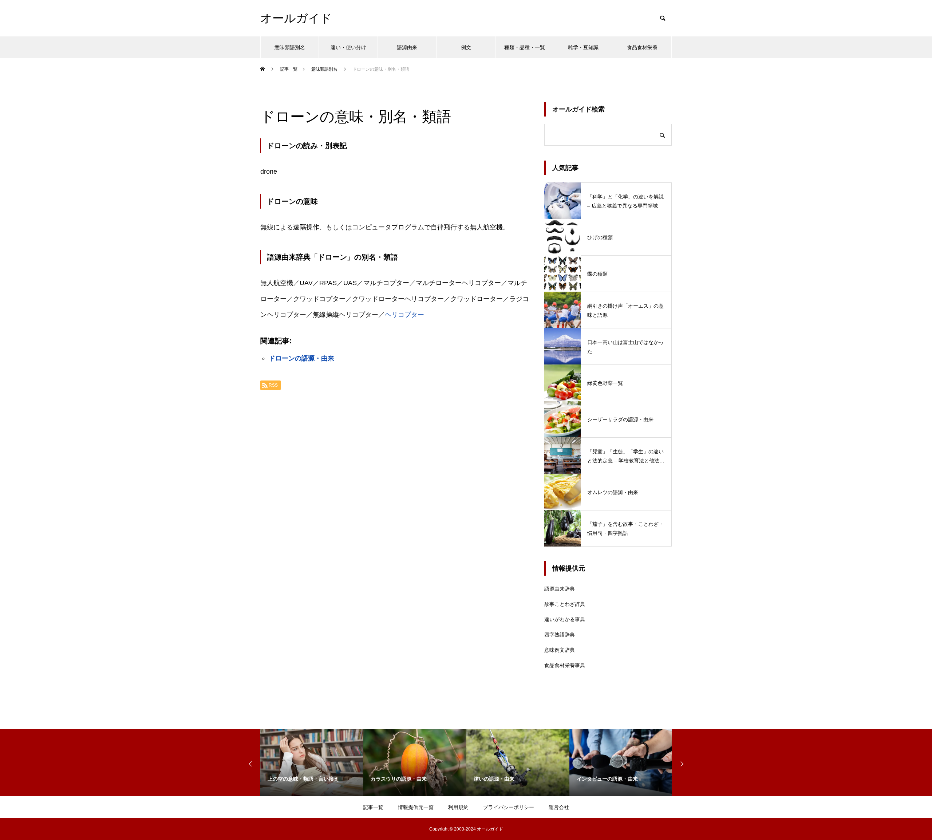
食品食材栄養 (642, 47)
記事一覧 (373, 807)
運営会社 (559, 807)
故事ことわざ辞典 (564, 604)
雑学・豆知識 (583, 47)
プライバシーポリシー (508, 807)
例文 (466, 47)
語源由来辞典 (559, 589)
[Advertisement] (395, 487)
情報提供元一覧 (416, 807)
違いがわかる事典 (564, 619)
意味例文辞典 (559, 650)
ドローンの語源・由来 (301, 358)
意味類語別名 (290, 47)
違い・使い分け (348, 47)
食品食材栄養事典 (564, 665)
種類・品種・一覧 (524, 47)
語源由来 (407, 47)
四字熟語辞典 (559, 635)
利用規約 (458, 807)
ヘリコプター (404, 314)
